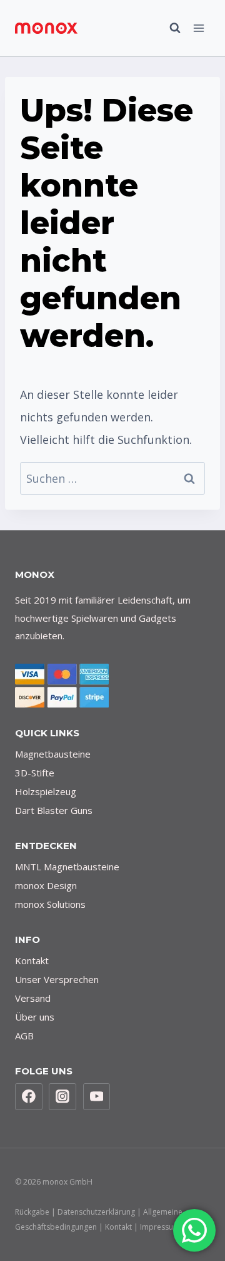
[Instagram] (62, 1097)
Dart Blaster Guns (53, 810)
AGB (24, 1035)
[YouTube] (97, 1097)
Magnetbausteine (53, 754)
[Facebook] (28, 1097)
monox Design (46, 885)
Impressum (160, 1227)
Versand (33, 998)
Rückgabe (32, 1212)
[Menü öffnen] (198, 28)
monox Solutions (50, 904)
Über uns (34, 1017)
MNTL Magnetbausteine (67, 866)
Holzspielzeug (45, 791)
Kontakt (32, 960)
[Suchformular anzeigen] (169, 28)
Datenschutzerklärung (96, 1212)
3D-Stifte (34, 772)
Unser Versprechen (57, 979)
